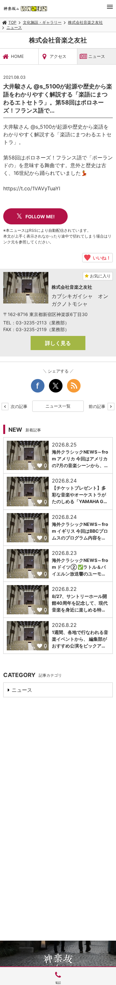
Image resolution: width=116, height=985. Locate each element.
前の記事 (98, 406)
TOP (12, 22)
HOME (17, 56)
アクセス (58, 56)
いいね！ (101, 257)
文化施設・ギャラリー (42, 22)
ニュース (14, 27)
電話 (58, 982)
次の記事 (18, 406)
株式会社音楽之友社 (85, 22)
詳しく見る (58, 343)
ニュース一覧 (58, 406)
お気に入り (100, 275)
